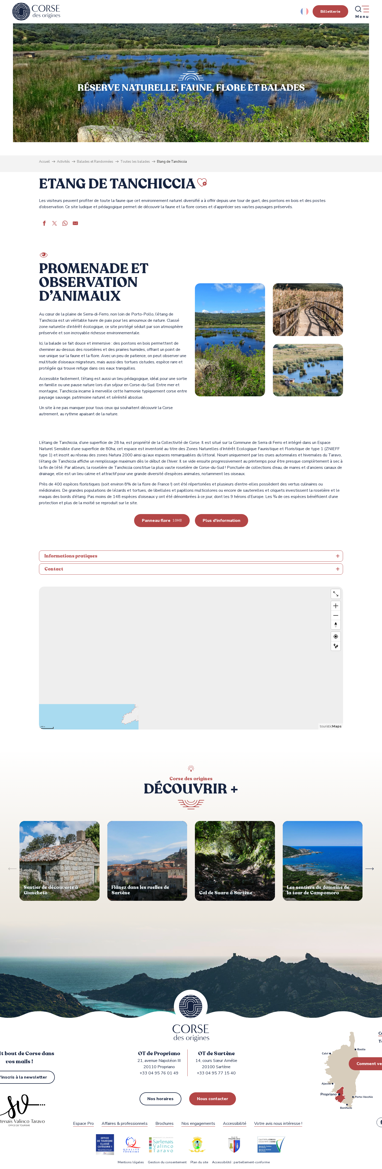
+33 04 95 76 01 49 (159, 1073)
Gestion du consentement (167, 1162)
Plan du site (199, 1162)
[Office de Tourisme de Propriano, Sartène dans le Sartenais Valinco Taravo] (36, 12)
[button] (305, 11)
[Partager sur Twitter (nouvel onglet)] (54, 224)
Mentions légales (131, 1162)
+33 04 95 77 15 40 (216, 1073)
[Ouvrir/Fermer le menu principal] (362, 11)
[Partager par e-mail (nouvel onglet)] (75, 224)
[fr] (305, 11)
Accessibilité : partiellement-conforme (241, 1162)
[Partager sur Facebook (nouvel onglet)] (44, 224)
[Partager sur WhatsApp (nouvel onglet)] (65, 224)
